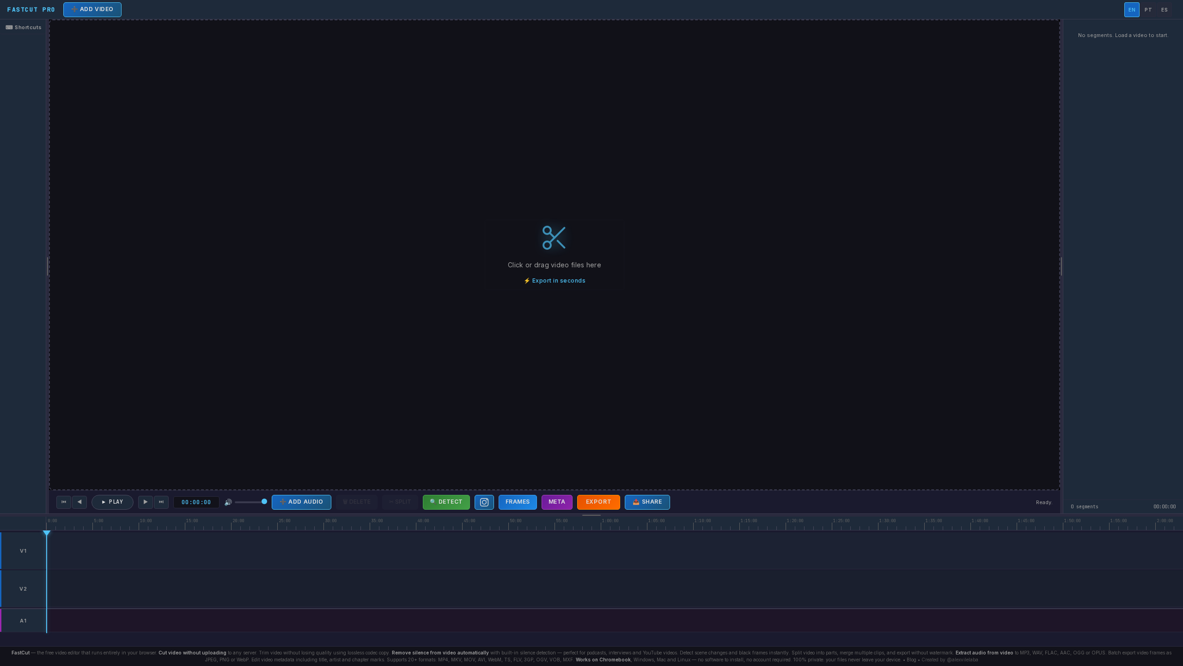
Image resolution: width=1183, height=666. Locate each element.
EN (1131, 9)
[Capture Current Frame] (484, 502)
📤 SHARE (647, 501)
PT (1148, 9)
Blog (911, 659)
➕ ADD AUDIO (301, 501)
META (557, 501)
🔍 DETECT (446, 501)
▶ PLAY (112, 502)
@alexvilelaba (962, 659)
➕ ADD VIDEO (92, 9)
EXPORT (599, 501)
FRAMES (518, 501)
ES (1164, 9)
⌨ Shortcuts (24, 27)
